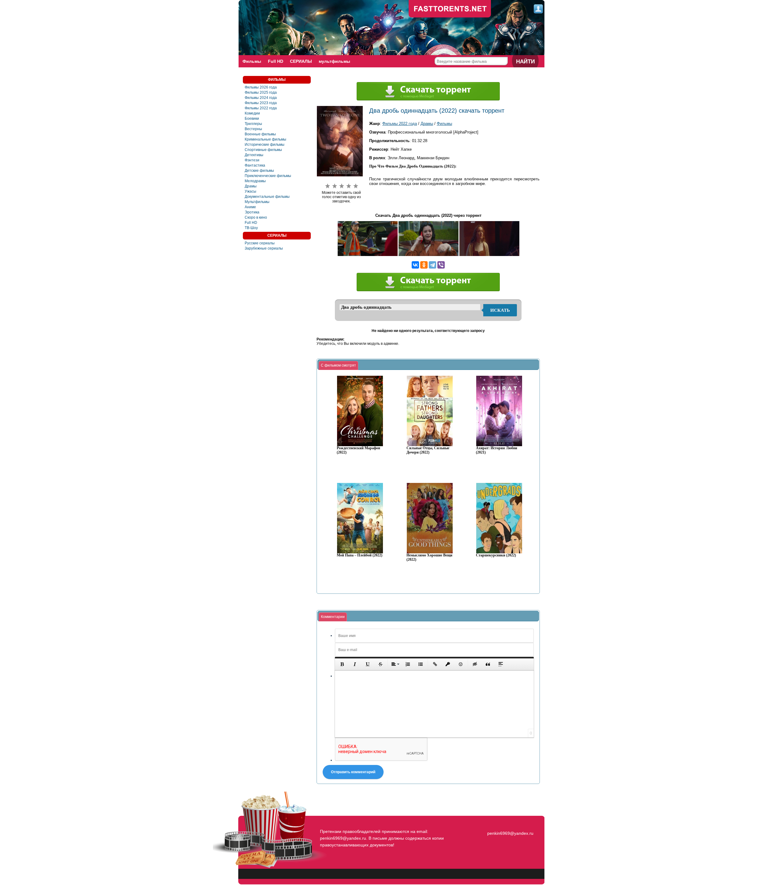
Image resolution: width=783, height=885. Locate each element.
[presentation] (338, 365)
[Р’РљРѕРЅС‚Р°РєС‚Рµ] (415, 265)
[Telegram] (432, 265)
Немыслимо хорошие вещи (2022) (429, 557)
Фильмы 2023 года (261, 103)
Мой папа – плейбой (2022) (359, 555)
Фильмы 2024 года (261, 98)
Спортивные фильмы (263, 150)
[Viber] (441, 265)
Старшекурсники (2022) (496, 555)
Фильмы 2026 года (261, 87)
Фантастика (255, 165)
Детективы (254, 155)
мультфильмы (334, 61)
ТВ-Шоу (251, 228)
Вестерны (253, 129)
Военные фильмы (260, 134)
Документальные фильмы (267, 196)
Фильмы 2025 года (261, 92)
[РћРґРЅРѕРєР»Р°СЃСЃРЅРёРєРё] (424, 265)
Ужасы (250, 191)
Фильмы (252, 61)
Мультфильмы (257, 202)
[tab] (338, 365)
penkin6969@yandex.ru (510, 833)
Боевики (252, 118)
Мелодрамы (255, 181)
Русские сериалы (260, 243)
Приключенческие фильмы (268, 176)
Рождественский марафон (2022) (358, 450)
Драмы (251, 186)
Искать (500, 310)
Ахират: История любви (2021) (496, 450)
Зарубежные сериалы (264, 248)
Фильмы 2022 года (261, 108)
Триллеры (253, 124)
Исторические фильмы (264, 144)
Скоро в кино (256, 217)
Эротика (252, 212)
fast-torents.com (450, 9)
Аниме (250, 207)
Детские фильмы (259, 170)
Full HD (275, 61)
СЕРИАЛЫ (301, 61)
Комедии (252, 113)
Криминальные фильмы (265, 139)
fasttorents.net (509, 822)
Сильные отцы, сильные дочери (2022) (427, 450)
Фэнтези (252, 160)
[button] (342, 664)
